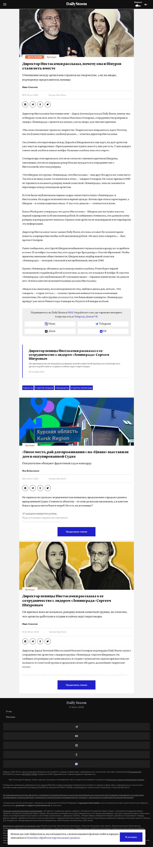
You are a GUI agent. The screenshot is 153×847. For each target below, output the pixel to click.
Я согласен (131, 837)
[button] (4, 5)
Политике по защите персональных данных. (125, 780)
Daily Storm (76, 4)
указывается (65, 297)
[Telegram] (76, 726)
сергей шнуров (44, 387)
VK (96, 317)
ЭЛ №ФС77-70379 (29, 774)
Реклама (10, 717)
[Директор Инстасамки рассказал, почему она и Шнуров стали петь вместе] (25, 104)
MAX (70, 313)
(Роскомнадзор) (134, 772)
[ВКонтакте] (76, 745)
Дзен (89, 317)
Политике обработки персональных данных (53, 838)
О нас (9, 711)
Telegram (79, 317)
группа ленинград (81, 387)
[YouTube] (76, 736)
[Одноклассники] (76, 754)
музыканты (62, 387)
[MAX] (76, 764)
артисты (28, 387)
